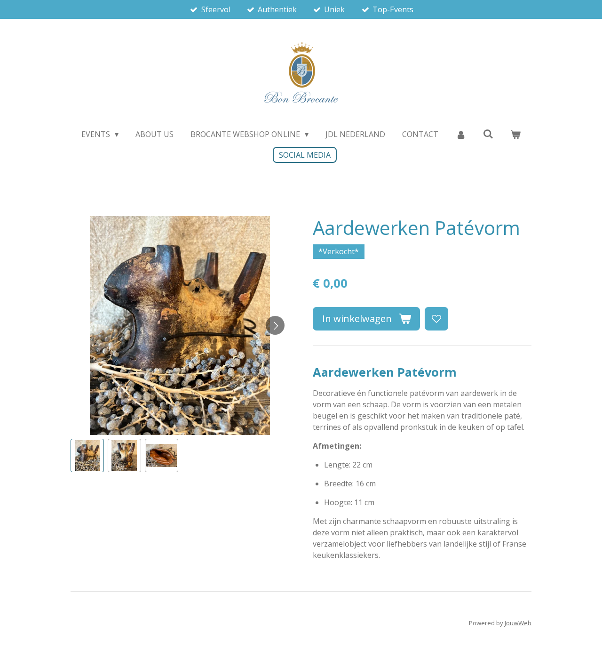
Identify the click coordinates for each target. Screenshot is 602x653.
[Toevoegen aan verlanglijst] (436, 319)
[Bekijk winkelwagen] (515, 134)
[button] (87, 455)
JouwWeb (518, 623)
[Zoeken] (488, 133)
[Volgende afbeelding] (275, 325)
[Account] (460, 134)
